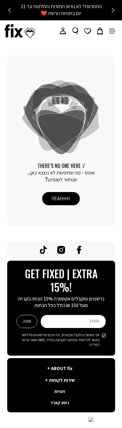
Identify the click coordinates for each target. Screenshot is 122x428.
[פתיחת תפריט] (112, 31)
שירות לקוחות (61, 380)
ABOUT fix (61, 368)
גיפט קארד (59, 403)
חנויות (59, 392)
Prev (112, 10)
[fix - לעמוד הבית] (20, 31)
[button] (100, 31)
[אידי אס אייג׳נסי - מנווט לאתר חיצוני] (61, 420)
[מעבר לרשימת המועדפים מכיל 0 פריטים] (88, 31)
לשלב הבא (9, 10)
